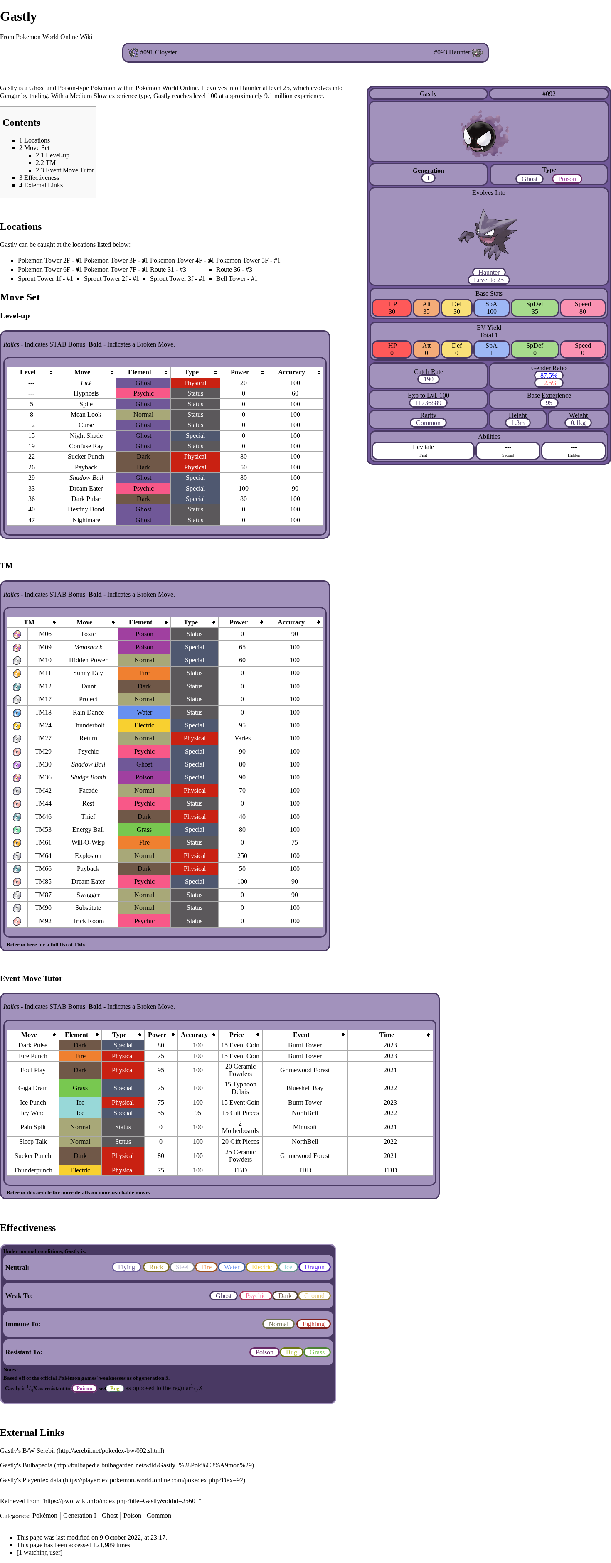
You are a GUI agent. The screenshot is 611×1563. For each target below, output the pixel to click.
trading (39, 95)
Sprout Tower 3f (171, 278)
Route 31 (162, 269)
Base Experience (549, 395)
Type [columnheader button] (192, 372)
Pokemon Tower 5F (242, 260)
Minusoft (305, 1126)
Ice (288, 1267)
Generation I (79, 1515)
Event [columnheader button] (301, 1034)
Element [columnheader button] (139, 372)
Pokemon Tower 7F (110, 269)
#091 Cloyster (158, 52)
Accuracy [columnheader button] (291, 372)
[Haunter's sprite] (477, 52)
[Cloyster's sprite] (133, 52)
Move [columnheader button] (82, 372)
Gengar (10, 95)
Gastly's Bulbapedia (26, 1465)
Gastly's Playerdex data (30, 1480)
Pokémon (44, 1515)
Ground (314, 1295)
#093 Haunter (452, 52)
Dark (285, 1295)
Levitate (423, 446)
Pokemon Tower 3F (110, 260)
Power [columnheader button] (240, 372)
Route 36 (228, 269)
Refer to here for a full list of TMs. (46, 944)
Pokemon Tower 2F (44, 260)
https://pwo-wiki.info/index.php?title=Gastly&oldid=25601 (121, 1500)
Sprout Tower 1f (39, 278)
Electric (262, 1267)
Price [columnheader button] (236, 1034)
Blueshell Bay (304, 1087)
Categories (14, 1515)
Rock (156, 1267)
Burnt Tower (305, 1045)
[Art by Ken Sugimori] (489, 130)
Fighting (314, 1323)
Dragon (315, 1267)
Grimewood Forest (305, 1070)
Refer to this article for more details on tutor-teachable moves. (79, 1192)
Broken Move (155, 344)
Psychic (256, 1295)
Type (549, 169)
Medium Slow (88, 95)
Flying (126, 1267)
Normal (278, 1323)
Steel (182, 1267)
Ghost (529, 178)
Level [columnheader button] (27, 372)
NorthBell (305, 1112)
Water (231, 1267)
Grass (317, 1352)
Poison (567, 178)
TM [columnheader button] (29, 622)
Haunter (489, 272)
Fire (206, 1267)
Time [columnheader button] (386, 1034)
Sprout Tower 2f (105, 278)
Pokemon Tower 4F (176, 260)
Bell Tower (231, 278)
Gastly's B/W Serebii (27, 1450)
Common (428, 422)
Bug (291, 1352)
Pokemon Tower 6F (44, 269)
